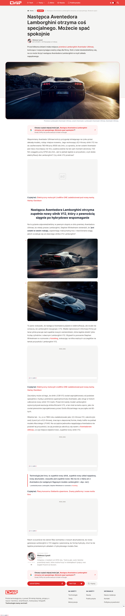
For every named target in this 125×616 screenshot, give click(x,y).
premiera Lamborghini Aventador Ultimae (76, 47)
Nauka (62, 3)
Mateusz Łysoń (37, 40)
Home (32, 11)
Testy (41, 3)
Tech (31, 3)
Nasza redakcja (110, 595)
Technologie (72, 595)
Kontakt (107, 599)
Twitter (72, 583)
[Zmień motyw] (113, 3)
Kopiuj (93, 583)
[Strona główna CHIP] (16, 3)
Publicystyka (75, 3)
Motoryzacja (73, 602)
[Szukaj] (118, 2)
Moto (52, 3)
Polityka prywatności (112, 602)
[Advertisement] (62, 363)
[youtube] (31, 564)
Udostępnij (35, 583)
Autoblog (54, 338)
